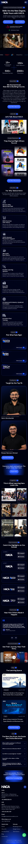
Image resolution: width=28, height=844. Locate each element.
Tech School (16, 831)
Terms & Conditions (10, 841)
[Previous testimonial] (12, 637)
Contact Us (4, 836)
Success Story (5, 831)
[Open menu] (25, 2)
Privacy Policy (19, 841)
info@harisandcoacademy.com (10, 816)
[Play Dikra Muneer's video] (14, 657)
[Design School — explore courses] (14, 357)
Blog (3, 834)
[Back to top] (25, 787)
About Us (4, 829)
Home (3, 826)
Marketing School (17, 826)
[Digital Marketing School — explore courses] (14, 344)
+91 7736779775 (6, 821)
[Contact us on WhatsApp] (24, 835)
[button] (14, 127)
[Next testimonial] (15, 637)
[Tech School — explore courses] (14, 370)
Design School (16, 829)
